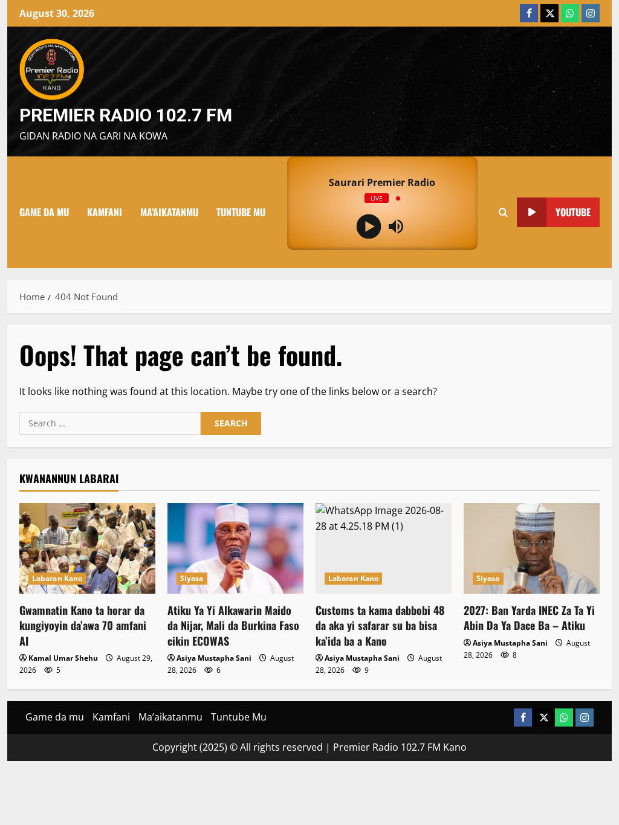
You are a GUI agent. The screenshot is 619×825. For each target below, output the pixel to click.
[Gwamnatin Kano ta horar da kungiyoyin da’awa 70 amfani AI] (87, 548)
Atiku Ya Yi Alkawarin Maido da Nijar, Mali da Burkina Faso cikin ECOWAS (233, 625)
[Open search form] (503, 212)
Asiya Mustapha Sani (214, 658)
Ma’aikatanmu (169, 212)
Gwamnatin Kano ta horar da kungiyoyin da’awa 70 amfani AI (82, 625)
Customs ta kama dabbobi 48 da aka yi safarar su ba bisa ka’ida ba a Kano (380, 625)
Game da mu (44, 212)
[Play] (368, 226)
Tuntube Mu (240, 212)
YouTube (573, 211)
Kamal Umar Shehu (63, 658)
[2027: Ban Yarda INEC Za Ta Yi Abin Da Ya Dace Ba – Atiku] (532, 548)
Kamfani (104, 212)
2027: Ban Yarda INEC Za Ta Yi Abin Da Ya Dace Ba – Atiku (529, 617)
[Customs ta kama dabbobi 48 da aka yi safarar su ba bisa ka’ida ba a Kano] (384, 548)
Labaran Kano (57, 578)
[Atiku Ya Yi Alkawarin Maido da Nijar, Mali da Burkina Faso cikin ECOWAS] (235, 548)
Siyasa (192, 578)
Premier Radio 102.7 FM (125, 115)
